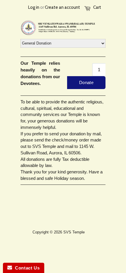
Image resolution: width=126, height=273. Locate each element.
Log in (33, 7)
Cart (97, 7)
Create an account (62, 7)
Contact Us (26, 267)
